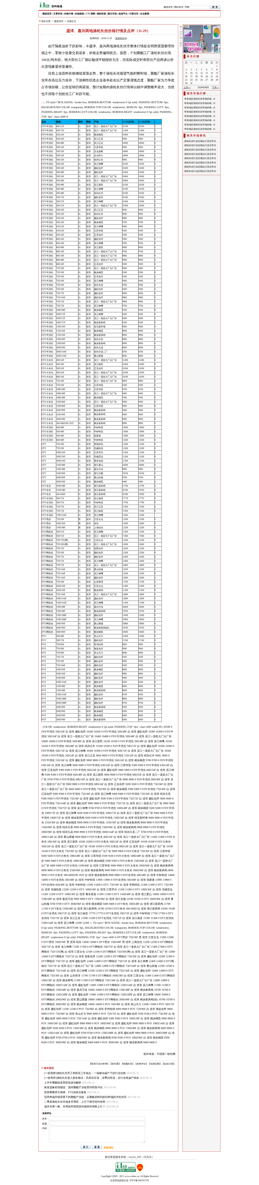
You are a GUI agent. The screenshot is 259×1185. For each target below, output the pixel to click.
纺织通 (115, 1063)
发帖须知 (108, 1147)
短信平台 (123, 13)
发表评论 (141, 1063)
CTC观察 (90, 13)
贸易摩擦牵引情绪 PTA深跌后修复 (65, 1092)
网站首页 (178, 7)
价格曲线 (79, 13)
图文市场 (112, 13)
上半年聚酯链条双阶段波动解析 (62, 1082)
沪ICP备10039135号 (139, 1180)
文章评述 (57, 13)
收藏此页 (127, 1063)
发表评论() (121, 38)
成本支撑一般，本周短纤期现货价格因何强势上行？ (74, 1106)
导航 (187, 7)
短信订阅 (168, 1063)
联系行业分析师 (99, 1063)
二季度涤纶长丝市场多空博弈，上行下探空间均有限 (74, 1101)
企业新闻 (144, 13)
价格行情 (68, 13)
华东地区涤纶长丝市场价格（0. (200, 99)
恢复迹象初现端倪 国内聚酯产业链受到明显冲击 (73, 1087)
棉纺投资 (101, 13)
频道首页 (168, 7)
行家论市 (133, 13)
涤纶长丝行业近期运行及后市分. (200, 141)
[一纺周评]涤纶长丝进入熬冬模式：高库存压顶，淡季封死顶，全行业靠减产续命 (91, 1077)
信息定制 (154, 1063)
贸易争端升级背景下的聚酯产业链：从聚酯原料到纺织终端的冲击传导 (85, 1097)
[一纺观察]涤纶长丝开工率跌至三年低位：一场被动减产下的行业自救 (85, 1073)
